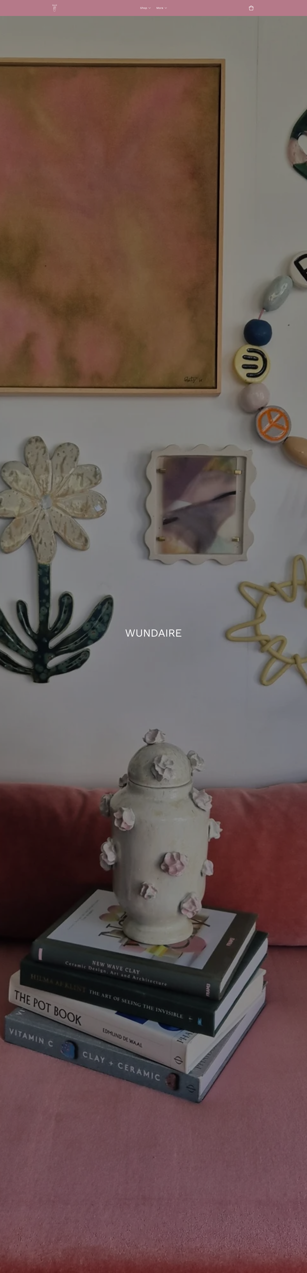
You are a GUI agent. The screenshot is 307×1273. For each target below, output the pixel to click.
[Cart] (251, 8)
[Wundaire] (54, 8)
